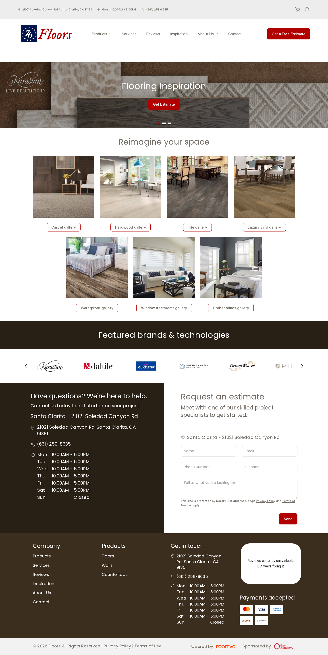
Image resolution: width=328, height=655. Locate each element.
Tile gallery (197, 227)
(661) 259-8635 (157, 9)
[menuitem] (101, 34)
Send (288, 519)
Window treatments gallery (164, 308)
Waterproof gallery (97, 308)
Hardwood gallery (130, 227)
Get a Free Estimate (288, 34)
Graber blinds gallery (231, 308)
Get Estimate (164, 104)
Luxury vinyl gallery (264, 227)
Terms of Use (148, 646)
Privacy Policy (265, 501)
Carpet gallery (63, 227)
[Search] (307, 9)
